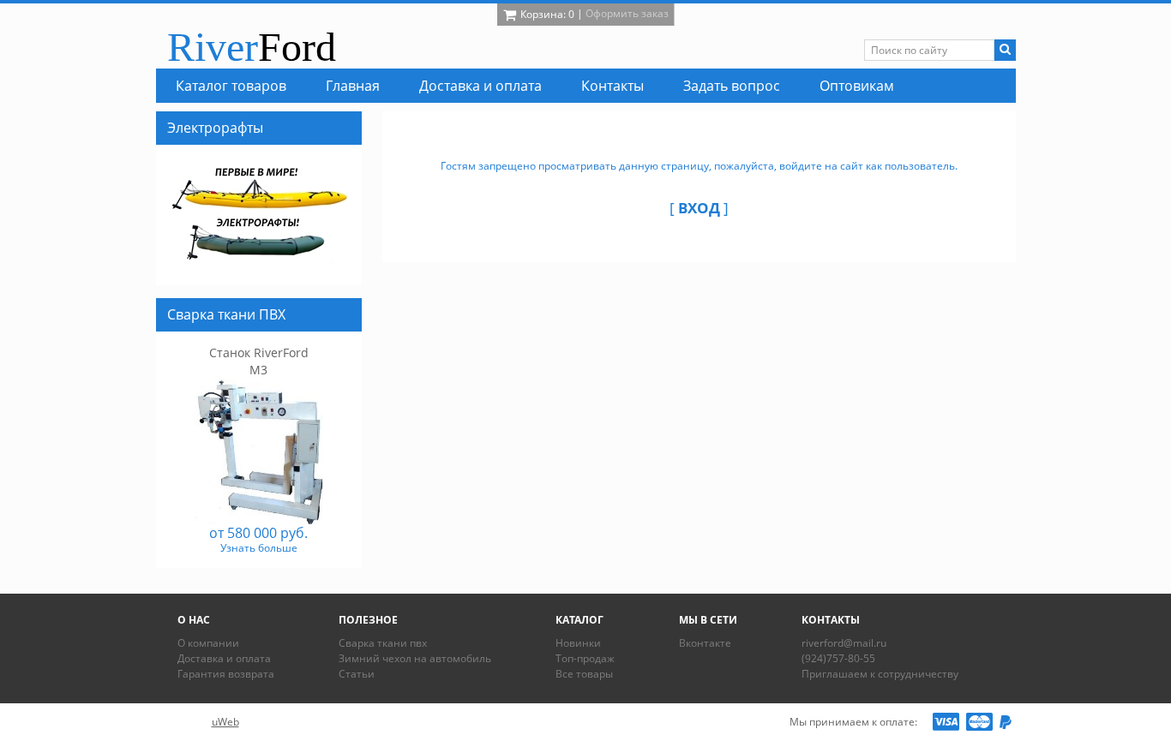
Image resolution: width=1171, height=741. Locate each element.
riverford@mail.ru (844, 643)
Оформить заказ (627, 13)
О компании (208, 643)
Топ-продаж (585, 658)
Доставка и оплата (224, 658)
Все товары (584, 673)
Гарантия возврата (225, 673)
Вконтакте (705, 643)
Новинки (578, 643)
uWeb (225, 721)
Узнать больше (258, 548)
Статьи (357, 673)
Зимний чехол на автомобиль (415, 658)
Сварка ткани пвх (383, 643)
